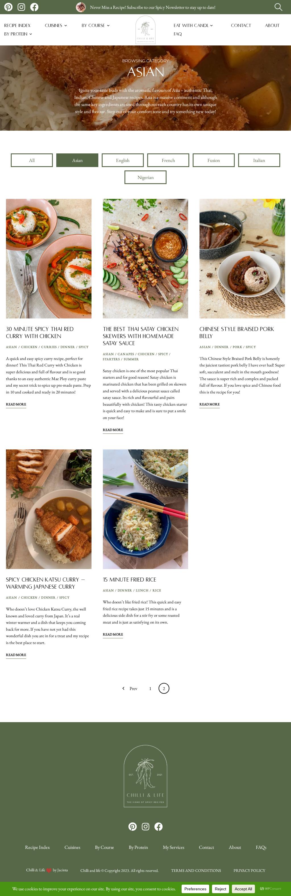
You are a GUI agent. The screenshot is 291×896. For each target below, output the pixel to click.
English (123, 160)
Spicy (84, 347)
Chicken (29, 347)
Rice (157, 590)
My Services (173, 847)
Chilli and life (90, 870)
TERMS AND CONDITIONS (196, 870)
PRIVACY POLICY (249, 870)
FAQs (261, 847)
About (272, 25)
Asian (77, 160)
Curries (49, 347)
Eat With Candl (191, 25)
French (168, 160)
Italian (259, 160)
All (32, 160)
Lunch (142, 590)
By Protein (15, 34)
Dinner (68, 347)
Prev (133, 688)
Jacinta (62, 869)
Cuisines (53, 25)
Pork (237, 347)
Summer (131, 359)
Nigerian (146, 177)
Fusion (213, 160)
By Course (93, 25)
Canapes (126, 354)
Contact (241, 25)
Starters (111, 359)
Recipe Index (17, 25)
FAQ (178, 34)
